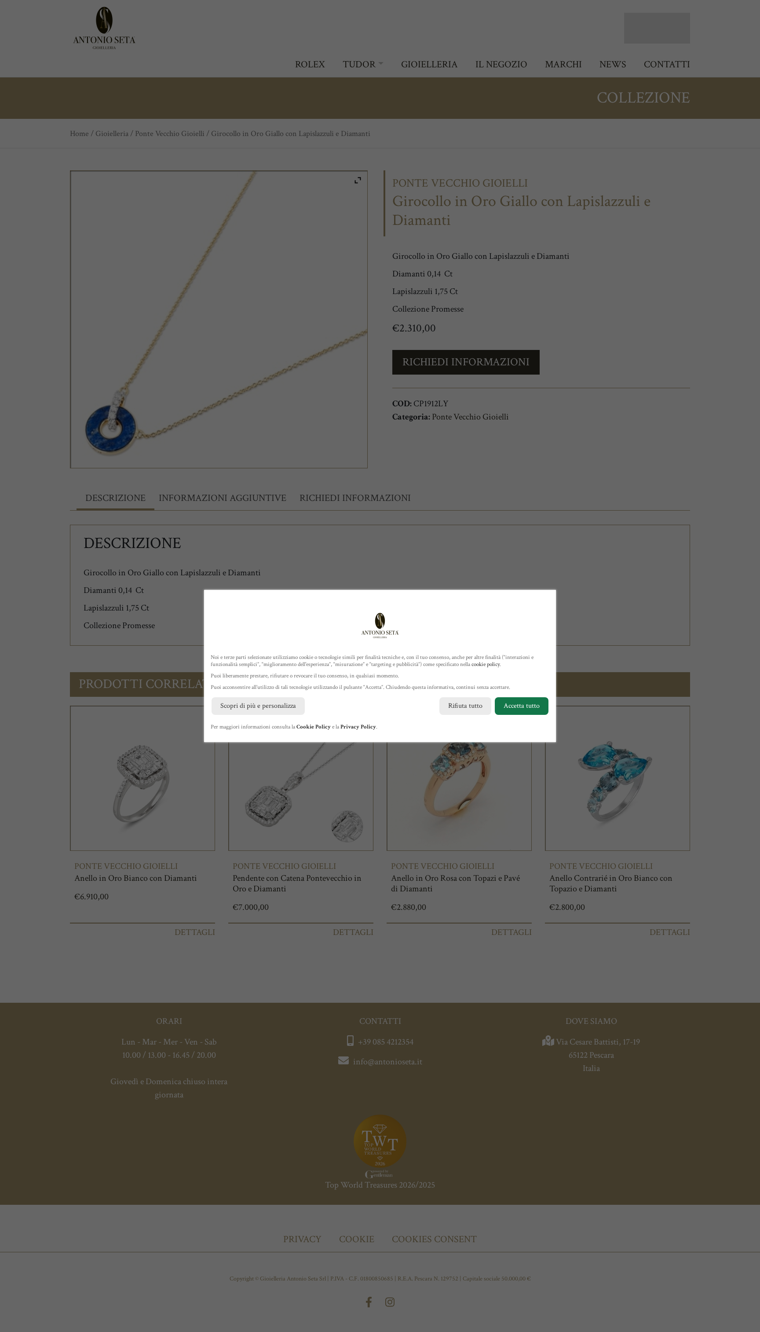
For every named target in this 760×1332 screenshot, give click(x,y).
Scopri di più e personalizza (258, 705)
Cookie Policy (313, 727)
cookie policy (485, 664)
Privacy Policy (358, 727)
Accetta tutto (522, 705)
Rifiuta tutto (465, 705)
